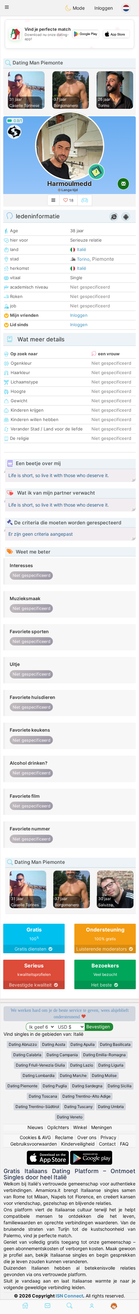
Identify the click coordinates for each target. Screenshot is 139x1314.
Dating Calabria (27, 1054)
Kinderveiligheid (78, 1144)
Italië (81, 249)
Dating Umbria (111, 1106)
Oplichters (58, 1127)
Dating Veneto (69, 1116)
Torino (83, 259)
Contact (107, 1144)
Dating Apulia (82, 1044)
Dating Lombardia (39, 1075)
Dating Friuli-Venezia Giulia (40, 1065)
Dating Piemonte (22, 1085)
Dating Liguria (110, 1065)
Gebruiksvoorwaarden (33, 1144)
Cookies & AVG (35, 1137)
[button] (7, 7)
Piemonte (103, 259)
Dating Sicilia (120, 1085)
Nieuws (35, 1127)
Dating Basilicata (115, 1044)
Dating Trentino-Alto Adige (86, 1096)
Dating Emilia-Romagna (104, 1054)
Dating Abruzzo (23, 1044)
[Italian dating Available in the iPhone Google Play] (91, 1154)
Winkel (80, 1127)
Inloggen (103, 8)
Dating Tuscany (78, 1106)
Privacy (108, 1137)
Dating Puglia (55, 1085)
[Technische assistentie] (114, 1306)
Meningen (101, 1127)
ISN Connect (69, 1295)
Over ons (86, 1137)
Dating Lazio (81, 1065)
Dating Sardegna (87, 1085)
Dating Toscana (43, 1096)
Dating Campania (62, 1054)
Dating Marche (73, 1075)
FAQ (124, 1144)
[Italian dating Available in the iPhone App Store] (48, 1154)
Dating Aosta (53, 1044)
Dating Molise (104, 1075)
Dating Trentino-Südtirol (37, 1106)
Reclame (64, 1137)
